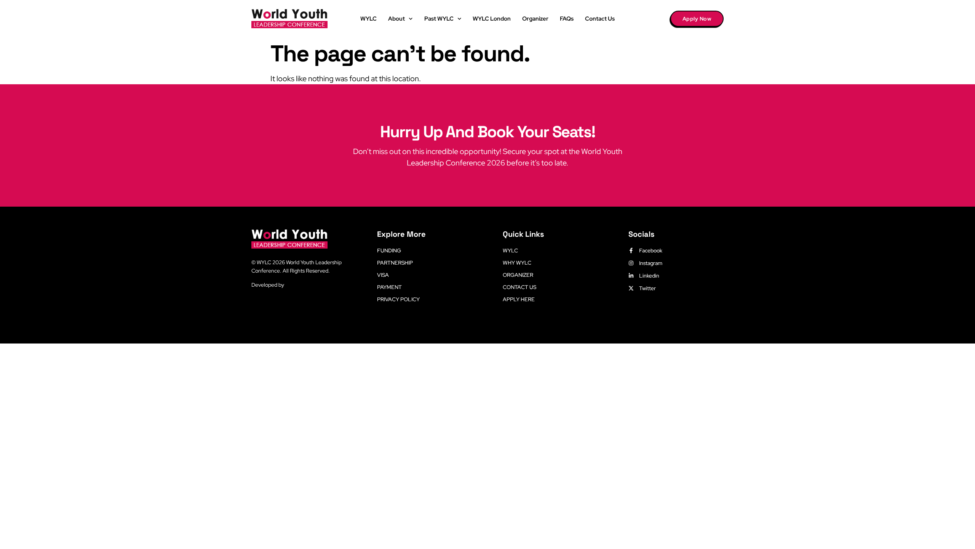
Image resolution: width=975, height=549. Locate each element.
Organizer (535, 18)
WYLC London (492, 18)
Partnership (395, 262)
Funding (389, 250)
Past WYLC (439, 18)
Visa (383, 274)
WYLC (368, 18)
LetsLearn (297, 284)
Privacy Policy (398, 299)
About (396, 18)
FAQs (567, 18)
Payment (389, 287)
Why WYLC (517, 262)
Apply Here (519, 299)
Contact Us (600, 18)
